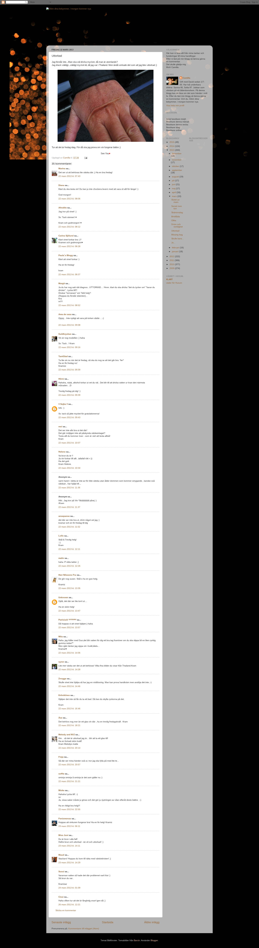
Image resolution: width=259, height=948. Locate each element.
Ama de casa (64, 314)
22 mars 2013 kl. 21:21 (69, 781)
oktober (176, 166)
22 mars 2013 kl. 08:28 (69, 246)
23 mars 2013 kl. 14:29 (69, 862)
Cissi (61, 897)
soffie (61, 774)
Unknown (63, 597)
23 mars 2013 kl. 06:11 (69, 826)
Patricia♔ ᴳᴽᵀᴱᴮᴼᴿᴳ (67, 620)
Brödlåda (175, 216)
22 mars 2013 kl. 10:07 (69, 443)
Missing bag (177, 235)
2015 (172, 142)
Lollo (61, 536)
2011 (172, 260)
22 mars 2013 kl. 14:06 (69, 653)
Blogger (154, 940)
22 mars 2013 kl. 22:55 (69, 809)
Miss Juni (63, 835)
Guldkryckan (64, 334)
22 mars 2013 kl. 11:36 (69, 488)
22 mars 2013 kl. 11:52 (69, 527)
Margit (61, 283)
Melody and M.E (66, 734)
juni (174, 184)
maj (174, 188)
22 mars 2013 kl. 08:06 (69, 199)
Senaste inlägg (61, 922)
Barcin (137, 940)
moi (60, 426)
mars (174, 196)
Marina (61, 168)
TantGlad (63, 356)
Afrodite (62, 208)
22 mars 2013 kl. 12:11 (69, 549)
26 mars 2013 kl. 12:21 (69, 904)
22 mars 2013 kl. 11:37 (69, 507)
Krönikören (64, 695)
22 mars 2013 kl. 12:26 (69, 566)
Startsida (107, 922)
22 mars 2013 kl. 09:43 (69, 417)
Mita (60, 637)
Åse (60, 718)
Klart (169, 279)
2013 (172, 150)
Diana (61, 185)
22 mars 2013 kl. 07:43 (69, 176)
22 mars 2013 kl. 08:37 (69, 274)
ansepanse (64, 516)
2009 (172, 268)
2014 (172, 146)
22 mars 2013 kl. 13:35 (69, 588)
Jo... (173, 243)
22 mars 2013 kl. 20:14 (69, 748)
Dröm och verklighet (177, 225)
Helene (61, 452)
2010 (172, 264)
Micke (61, 790)
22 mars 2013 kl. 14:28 (69, 669)
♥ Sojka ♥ (63, 404)
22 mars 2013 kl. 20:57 (69, 764)
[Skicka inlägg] (85, 158)
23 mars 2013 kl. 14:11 (69, 846)
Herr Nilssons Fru (67, 575)
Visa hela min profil (175, 105)
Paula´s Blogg (65, 255)
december (177, 153)
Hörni (61, 379)
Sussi (61, 871)
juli (173, 180)
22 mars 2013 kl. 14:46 (69, 686)
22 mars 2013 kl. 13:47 (69, 611)
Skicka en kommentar (65, 910)
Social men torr (176, 207)
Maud (61, 855)
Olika (173, 220)
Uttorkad (175, 231)
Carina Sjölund (66, 236)
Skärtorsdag (177, 212)
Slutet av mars (175, 201)
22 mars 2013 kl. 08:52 (69, 305)
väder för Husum (174, 283)
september (177, 170)
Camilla (186, 78)
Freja (61, 757)
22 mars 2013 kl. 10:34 (69, 468)
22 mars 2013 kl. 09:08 (69, 325)
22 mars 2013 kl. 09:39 (69, 370)
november (177, 160)
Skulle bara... (177, 238)
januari (175, 251)
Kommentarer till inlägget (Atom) (83, 928)
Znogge (62, 679)
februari (176, 247)
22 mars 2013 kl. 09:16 (69, 347)
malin (61, 558)
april (174, 192)
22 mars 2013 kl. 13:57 (69, 627)
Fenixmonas (64, 818)
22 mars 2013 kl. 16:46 (69, 709)
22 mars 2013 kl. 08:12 (69, 227)
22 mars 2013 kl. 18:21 (69, 725)
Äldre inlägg (151, 922)
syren (61, 662)
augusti (175, 177)
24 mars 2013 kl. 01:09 (69, 888)
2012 (172, 256)
